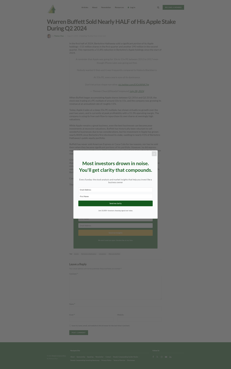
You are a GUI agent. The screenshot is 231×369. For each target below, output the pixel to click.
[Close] (154, 153)
